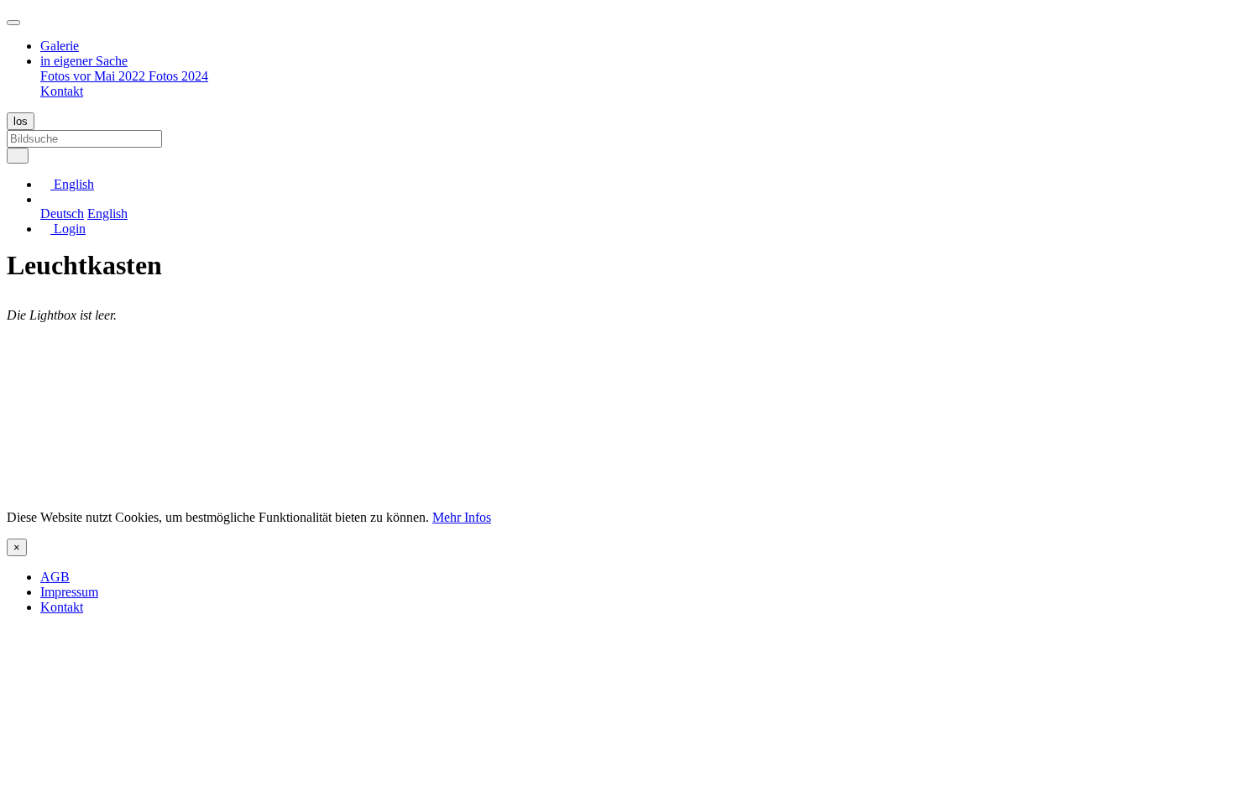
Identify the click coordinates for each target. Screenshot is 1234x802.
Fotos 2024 (178, 76)
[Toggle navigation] (13, 22)
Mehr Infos (461, 517)
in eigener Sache (84, 61)
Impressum (69, 592)
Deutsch (62, 213)
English (107, 213)
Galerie (59, 46)
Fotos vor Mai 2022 (94, 76)
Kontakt (61, 91)
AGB (55, 577)
